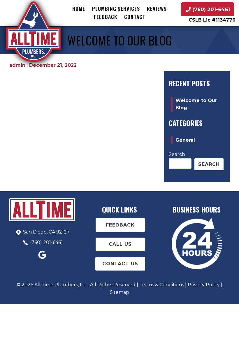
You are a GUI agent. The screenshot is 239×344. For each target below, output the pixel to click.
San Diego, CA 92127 (46, 232)
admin (17, 65)
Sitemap (119, 292)
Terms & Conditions (161, 284)
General (185, 140)
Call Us (120, 244)
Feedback (105, 16)
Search (177, 154)
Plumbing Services (116, 8)
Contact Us (120, 263)
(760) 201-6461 (46, 242)
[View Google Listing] (42, 259)
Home (78, 8)
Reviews (157, 8)
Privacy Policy (204, 284)
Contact (134, 16)
